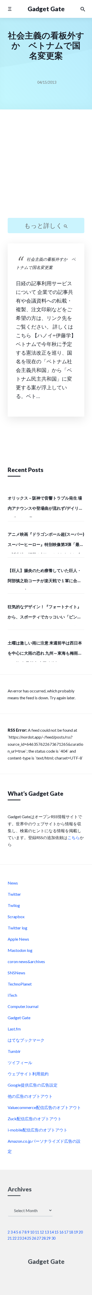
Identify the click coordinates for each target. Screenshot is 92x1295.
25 (29, 1238)
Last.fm (14, 1028)
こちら (73, 837)
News (13, 882)
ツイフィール (20, 1062)
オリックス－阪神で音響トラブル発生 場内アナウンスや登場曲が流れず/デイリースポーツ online (45, 506)
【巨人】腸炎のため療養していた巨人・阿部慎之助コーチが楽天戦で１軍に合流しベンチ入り (44, 578)
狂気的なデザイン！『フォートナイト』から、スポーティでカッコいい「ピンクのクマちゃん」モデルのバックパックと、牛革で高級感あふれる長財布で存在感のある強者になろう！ (44, 615)
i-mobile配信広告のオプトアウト (37, 1129)
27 (39, 1238)
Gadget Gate (46, 9)
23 (19, 1238)
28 (44, 1238)
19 (76, 1232)
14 (52, 1232)
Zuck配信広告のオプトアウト (35, 1118)
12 (42, 1232)
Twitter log (17, 927)
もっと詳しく (44, 225)
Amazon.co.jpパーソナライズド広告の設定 (44, 1146)
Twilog (14, 905)
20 (81, 1232)
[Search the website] (82, 9)
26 (34, 1238)
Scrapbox (16, 916)
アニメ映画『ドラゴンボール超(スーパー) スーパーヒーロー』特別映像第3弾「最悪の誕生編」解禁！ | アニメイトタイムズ (46, 542)
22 (15, 1238)
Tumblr (14, 1051)
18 (71, 1232)
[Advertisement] (46, 168)
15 (56, 1232)
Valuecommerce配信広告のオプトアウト (44, 1107)
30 (53, 1238)
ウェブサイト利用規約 (28, 1073)
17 (66, 1232)
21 (10, 1238)
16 (61, 1232)
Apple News (18, 939)
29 (49, 1238)
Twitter (14, 894)
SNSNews (16, 972)
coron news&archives (26, 961)
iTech (12, 995)
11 (37, 1232)
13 (47, 1232)
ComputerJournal (23, 1006)
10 (32, 1232)
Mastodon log (20, 950)
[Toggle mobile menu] (9, 9)
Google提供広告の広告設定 (32, 1084)
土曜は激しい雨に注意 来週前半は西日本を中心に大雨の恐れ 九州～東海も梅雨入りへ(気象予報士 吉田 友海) (45, 651)
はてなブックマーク (26, 1040)
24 (24, 1238)
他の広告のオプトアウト (30, 1096)
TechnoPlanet (20, 983)
